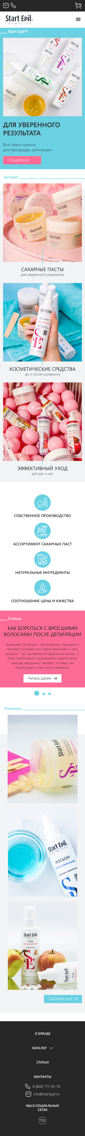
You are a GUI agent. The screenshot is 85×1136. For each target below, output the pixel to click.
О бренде (42, 1033)
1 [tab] (36, 693)
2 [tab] (43, 694)
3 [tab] (49, 694)
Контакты (42, 1077)
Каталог (40, 1048)
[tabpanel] (42, 649)
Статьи (43, 1062)
